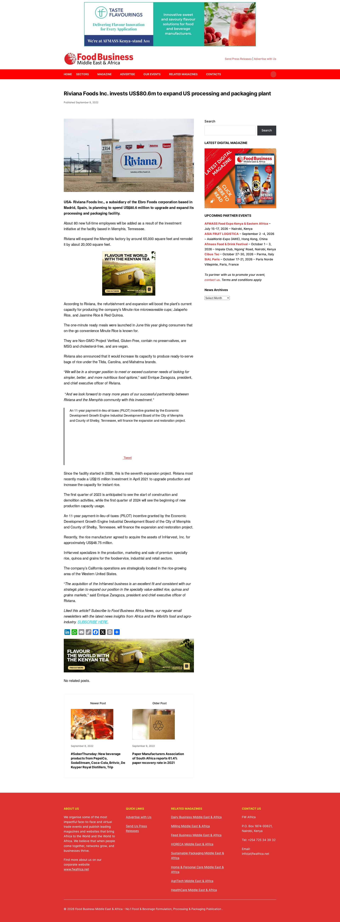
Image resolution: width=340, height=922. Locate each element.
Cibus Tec (212, 254)
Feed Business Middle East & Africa (196, 835)
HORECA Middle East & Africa (192, 844)
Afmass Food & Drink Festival (226, 244)
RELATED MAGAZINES (183, 74)
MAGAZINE (104, 74)
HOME (68, 74)
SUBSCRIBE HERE (93, 621)
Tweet (127, 457)
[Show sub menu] (91, 74)
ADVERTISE (127, 74)
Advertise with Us (265, 58)
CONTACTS (213, 74)
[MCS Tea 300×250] (128, 292)
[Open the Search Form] (273, 74)
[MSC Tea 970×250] (129, 669)
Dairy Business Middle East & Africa (196, 817)
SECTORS (82, 74)
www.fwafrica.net (76, 869)
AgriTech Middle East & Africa (192, 881)
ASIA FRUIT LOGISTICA (222, 234)
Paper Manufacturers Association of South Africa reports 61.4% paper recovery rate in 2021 (158, 758)
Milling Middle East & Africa (190, 826)
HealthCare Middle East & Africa (194, 890)
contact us (212, 280)
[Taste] (170, 44)
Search (210, 121)
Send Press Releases (238, 58)
